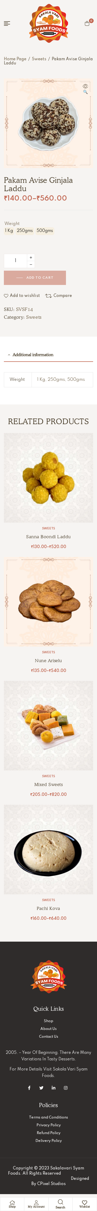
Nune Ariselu (48, 660)
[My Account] (36, 1202)
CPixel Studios (51, 1184)
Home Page (15, 59)
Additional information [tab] (33, 354)
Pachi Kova (48, 908)
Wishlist (84, 1206)
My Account (36, 1206)
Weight (12, 224)
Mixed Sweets (48, 784)
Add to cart (40, 278)
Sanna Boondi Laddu (48, 536)
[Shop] (12, 1202)
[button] (85, 90)
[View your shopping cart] (87, 23)
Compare (63, 296)
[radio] (9, 231)
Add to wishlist (25, 296)
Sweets (39, 59)
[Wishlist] (84, 1202)
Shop (12, 1206)
